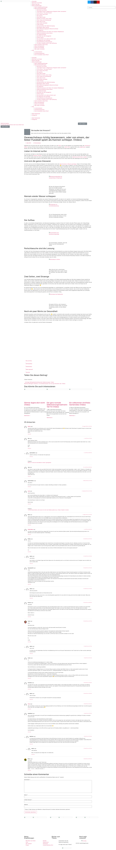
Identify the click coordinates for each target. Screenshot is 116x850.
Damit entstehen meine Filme (41, 44)
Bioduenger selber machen (43, 27)
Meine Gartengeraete (39, 46)
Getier (59, 145)
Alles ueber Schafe (41, 17)
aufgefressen (82, 147)
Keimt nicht (67, 147)
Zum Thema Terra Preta (42, 14)
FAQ (33, 50)
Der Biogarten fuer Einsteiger (43, 40)
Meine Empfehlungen (37, 5)
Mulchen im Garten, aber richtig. (44, 18)
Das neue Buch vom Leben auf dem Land (46, 38)
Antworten (29, 448)
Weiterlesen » (27, 415)
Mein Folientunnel (36, 113)
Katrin (29, 426)
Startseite (34, 1)
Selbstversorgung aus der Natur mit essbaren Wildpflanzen (50, 31)
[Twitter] (89, 2)
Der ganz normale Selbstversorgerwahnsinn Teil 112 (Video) (57, 405)
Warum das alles (35, 4)
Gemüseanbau (29, 363)
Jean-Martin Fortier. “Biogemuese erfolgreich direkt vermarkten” (51, 11)
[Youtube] (98, 2)
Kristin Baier (30, 529)
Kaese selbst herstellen (42, 23)
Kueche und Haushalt (39, 47)
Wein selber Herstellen (39, 49)
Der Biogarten (40, 30)
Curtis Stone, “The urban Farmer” (44, 12)
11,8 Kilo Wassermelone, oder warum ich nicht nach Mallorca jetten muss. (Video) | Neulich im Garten (48, 509)
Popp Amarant (40, 24)
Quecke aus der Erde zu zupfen (79, 157)
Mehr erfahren (82, 123)
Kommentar (27, 779)
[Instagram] (95, 2)
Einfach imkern (40, 37)
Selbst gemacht (29, 369)
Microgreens (40, 15)
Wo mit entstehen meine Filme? (41, 54)
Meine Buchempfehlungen (40, 8)
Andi (29, 491)
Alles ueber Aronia (41, 21)
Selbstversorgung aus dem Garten (45, 33)
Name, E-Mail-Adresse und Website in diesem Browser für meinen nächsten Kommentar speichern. (47, 809)
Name (26, 794)
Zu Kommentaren (38, 51)
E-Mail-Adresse (28, 799)
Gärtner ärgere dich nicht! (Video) (34, 404)
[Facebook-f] (92, 2)
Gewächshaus (29, 366)
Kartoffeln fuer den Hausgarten (44, 36)
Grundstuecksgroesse (39, 53)
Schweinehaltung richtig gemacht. (44, 41)
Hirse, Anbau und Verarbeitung (44, 20)
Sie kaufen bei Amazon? (40, 130)
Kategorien (34, 115)
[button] (58, 56)
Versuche (28, 372)
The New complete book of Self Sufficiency (47, 43)
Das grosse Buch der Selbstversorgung (46, 25)
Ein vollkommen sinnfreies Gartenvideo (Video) (79, 404)
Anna (29, 703)
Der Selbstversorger (41, 34)
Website (26, 804)
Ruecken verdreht (37, 155)
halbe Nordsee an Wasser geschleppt (68, 164)
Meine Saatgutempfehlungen (40, 7)
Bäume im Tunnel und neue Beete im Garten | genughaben (39, 462)
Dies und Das (29, 360)
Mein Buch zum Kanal (37, 2)
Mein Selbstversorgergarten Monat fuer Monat (47, 28)
